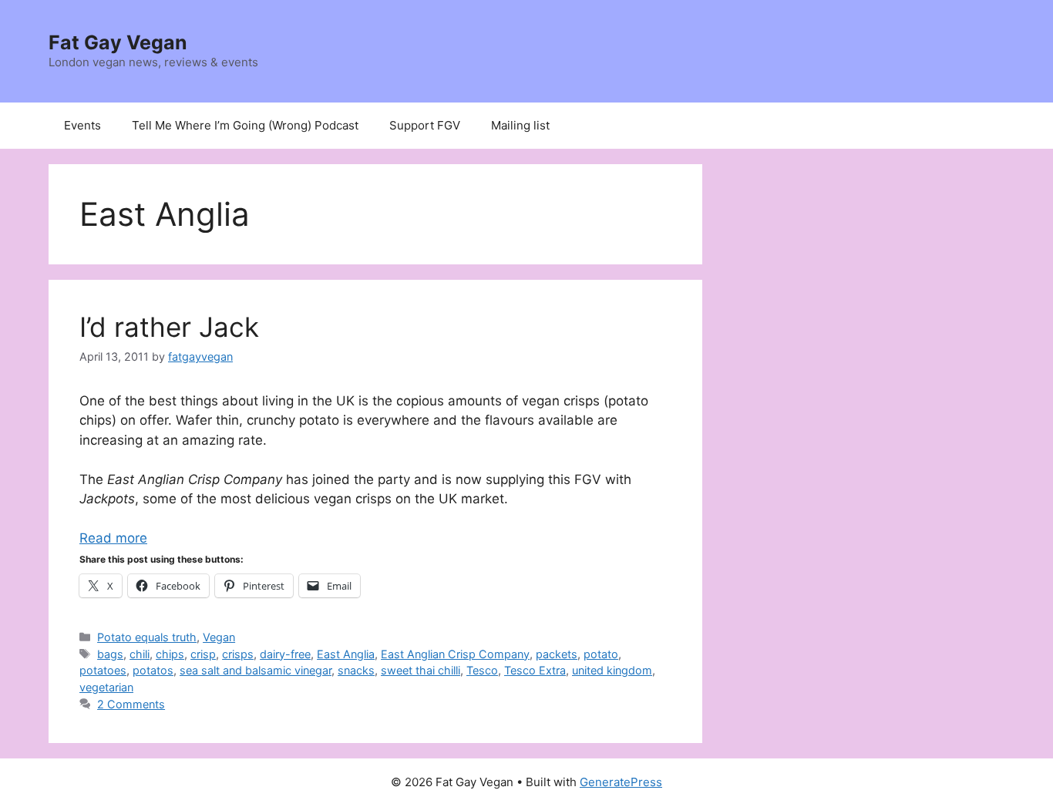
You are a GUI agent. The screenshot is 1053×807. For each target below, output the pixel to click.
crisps (238, 654)
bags (110, 654)
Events (82, 125)
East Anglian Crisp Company (455, 654)
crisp (203, 654)
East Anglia (346, 654)
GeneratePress (621, 782)
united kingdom (612, 670)
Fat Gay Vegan (118, 42)
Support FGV (424, 125)
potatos (153, 670)
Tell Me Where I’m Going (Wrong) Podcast (245, 125)
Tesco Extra (535, 670)
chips (170, 654)
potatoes (102, 670)
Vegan (219, 637)
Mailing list (520, 125)
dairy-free (285, 654)
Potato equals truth (147, 637)
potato (601, 654)
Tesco (482, 670)
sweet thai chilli (420, 670)
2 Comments (131, 704)
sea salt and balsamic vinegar (255, 670)
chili (140, 654)
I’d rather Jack (169, 327)
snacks (356, 670)
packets (556, 654)
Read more (113, 538)
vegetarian (106, 687)
